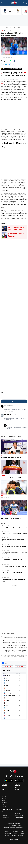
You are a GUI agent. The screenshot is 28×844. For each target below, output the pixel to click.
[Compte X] (7, 776)
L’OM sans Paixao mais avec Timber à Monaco (12, 560)
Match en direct (8, 833)
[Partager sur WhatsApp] (11, 61)
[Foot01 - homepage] (14, 2)
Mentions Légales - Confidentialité (14, 823)
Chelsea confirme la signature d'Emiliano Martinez (13, 580)
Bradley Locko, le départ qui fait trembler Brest (13, 573)
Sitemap (21, 835)
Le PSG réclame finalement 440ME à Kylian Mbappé (16, 228)
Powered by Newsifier (14, 839)
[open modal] (26, 3)
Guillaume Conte (7, 57)
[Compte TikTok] (15, 776)
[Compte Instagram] (11, 776)
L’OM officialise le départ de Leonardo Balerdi (13, 540)
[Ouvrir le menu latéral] (1, 3)
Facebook (14, 835)
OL (1, 455)
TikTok (8, 835)
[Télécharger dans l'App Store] (19, 780)
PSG (2, 30)
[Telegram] (6, 64)
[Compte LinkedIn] (13, 776)
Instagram (22, 833)
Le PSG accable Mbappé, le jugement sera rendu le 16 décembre (16, 235)
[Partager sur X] (2, 64)
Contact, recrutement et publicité (14, 825)
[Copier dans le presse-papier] (9, 64)
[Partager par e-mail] (13, 64)
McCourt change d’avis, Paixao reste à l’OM (14, 546)
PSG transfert (15, 831)
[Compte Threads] (22, 776)
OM (2, 495)
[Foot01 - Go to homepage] (14, 771)
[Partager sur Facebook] (14, 61)
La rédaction (7, 831)
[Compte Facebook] (9, 776)
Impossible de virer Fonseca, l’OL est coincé (14, 528)
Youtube (15, 833)
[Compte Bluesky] (20, 776)
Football (22, 831)
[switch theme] (24, 3)
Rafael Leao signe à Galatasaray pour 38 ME (14, 533)
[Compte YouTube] (17, 776)
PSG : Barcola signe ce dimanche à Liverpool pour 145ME (14, 553)
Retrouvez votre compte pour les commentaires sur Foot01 (13, 828)
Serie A (3, 475)
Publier (14, 401)
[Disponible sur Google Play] (9, 780)
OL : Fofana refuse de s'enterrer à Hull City (14, 566)
